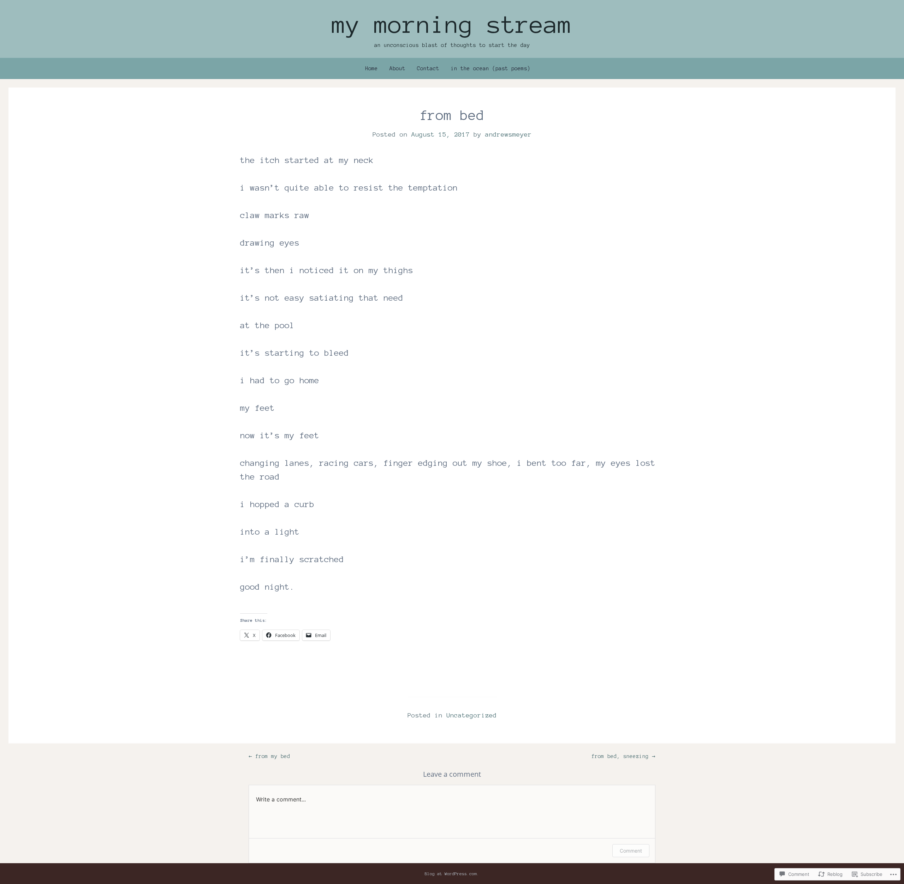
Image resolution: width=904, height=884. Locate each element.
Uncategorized (471, 715)
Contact (428, 68)
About (397, 68)
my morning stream (452, 24)
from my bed (269, 756)
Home (371, 68)
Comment (631, 851)
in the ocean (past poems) (490, 68)
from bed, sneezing (623, 756)
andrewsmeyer (508, 134)
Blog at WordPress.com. (452, 873)
